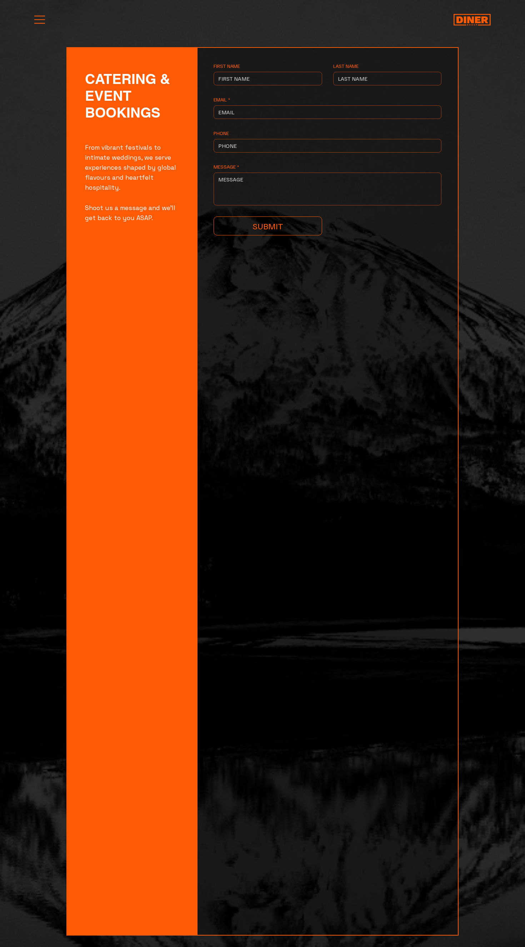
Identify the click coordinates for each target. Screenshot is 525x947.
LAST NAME (346, 66)
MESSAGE (226, 167)
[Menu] (40, 19)
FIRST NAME (227, 66)
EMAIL (222, 99)
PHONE (221, 133)
